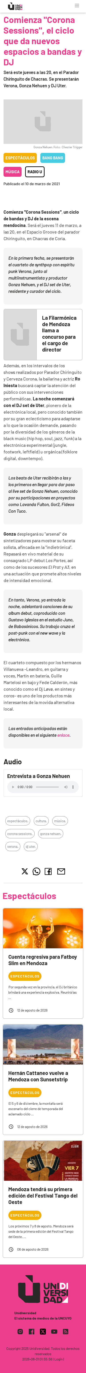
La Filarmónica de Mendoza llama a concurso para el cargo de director (59, 333)
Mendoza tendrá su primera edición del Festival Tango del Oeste (43, 1195)
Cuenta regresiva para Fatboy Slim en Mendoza (42, 959)
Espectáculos (20, 157)
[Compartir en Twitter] (24, 871)
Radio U (35, 171)
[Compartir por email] (61, 871)
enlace (63, 735)
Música (13, 171)
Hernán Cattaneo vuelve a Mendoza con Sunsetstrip (38, 1076)
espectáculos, (17, 821)
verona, (12, 846)
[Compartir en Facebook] (49, 871)
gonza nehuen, (50, 833)
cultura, (41, 821)
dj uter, (31, 846)
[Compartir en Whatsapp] (36, 871)
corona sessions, (20, 833)
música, (60, 821)
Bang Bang (52, 157)
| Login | (58, 1359)
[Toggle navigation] (76, 5)
